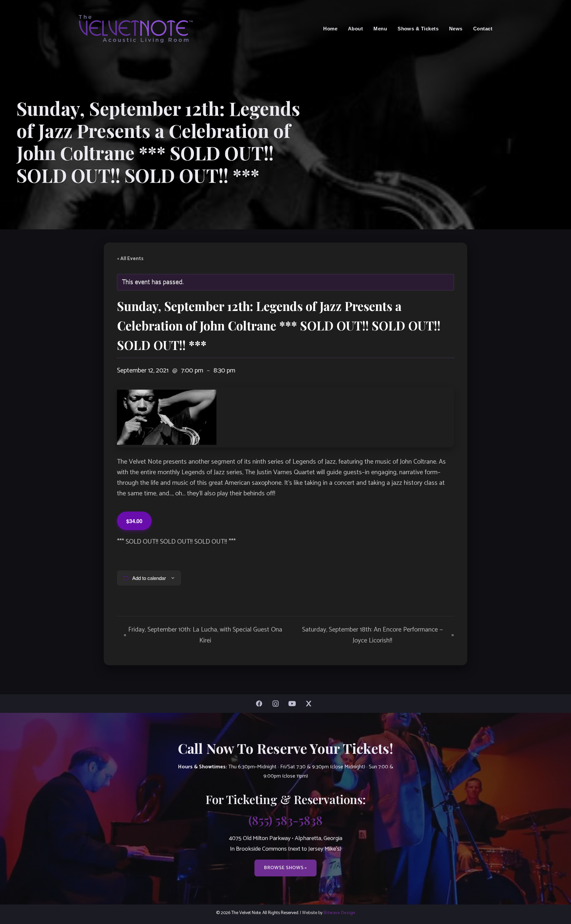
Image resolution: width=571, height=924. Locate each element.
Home (330, 28)
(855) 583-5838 (285, 820)
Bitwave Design (339, 912)
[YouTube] (293, 703)
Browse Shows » (285, 868)
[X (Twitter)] (310, 703)
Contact (482, 28)
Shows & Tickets (418, 28)
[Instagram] (277, 703)
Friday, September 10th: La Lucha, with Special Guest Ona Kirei (203, 635)
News (456, 28)
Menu (380, 28)
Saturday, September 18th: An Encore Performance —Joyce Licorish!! (378, 635)
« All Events (130, 259)
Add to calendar (149, 577)
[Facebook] (260, 703)
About (355, 28)
